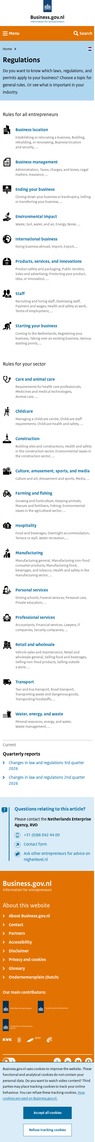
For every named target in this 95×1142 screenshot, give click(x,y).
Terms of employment (32, 311)
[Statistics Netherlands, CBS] (19, 1039)
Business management (36, 162)
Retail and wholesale (35, 644)
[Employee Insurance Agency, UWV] (50, 1039)
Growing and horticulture (34, 501)
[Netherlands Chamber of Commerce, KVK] (7, 1039)
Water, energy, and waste (39, 714)
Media (80, 479)
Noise (71, 224)
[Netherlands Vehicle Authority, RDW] (34, 1039)
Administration (26, 170)
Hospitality (25, 525)
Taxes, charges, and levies (59, 170)
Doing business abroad (32, 246)
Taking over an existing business (54, 338)
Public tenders (73, 269)
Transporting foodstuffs (33, 699)
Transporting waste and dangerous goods (46, 694)
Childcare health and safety (58, 424)
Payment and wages (30, 306)
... (36, 147)
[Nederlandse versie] (90, 49)
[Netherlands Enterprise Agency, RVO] (17, 1007)
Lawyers (70, 625)
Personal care (75, 598)
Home (7, 49)
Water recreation (51, 538)
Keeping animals (67, 501)
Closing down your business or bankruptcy (47, 197)
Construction (27, 438)
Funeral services (52, 598)
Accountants (24, 625)
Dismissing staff (68, 301)
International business (36, 239)
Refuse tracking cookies (47, 1130)
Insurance (36, 174)
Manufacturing (29, 553)
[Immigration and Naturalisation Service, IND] (17, 1025)
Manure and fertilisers (31, 506)
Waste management (30, 726)
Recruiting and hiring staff (35, 301)
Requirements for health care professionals (47, 387)
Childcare (24, 411)
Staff (20, 293)
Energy (61, 224)
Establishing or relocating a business (42, 137)
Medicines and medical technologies (43, 391)
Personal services (31, 590)
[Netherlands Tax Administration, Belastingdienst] (53, 1007)
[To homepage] (47, 6)
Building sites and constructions (39, 446)
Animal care (24, 397)
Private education (28, 602)
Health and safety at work (67, 306)
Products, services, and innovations (48, 261)
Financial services (49, 625)
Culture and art (26, 479)
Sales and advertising (31, 274)
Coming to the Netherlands (35, 333)
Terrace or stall (26, 538)
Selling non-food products (35, 662)
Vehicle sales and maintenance (38, 652)
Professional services (35, 617)
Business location (31, 129)
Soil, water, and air (40, 224)
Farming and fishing (33, 493)
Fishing (55, 506)
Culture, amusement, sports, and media (52, 471)
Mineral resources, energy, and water (43, 722)
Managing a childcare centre (37, 419)
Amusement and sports (56, 479)
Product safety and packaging (37, 269)
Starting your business (36, 325)
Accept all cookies (48, 1113)
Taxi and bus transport (32, 689)
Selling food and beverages (65, 657)
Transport (24, 682)
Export (69, 246)
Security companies (48, 630)
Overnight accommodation (68, 533)
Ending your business (35, 189)
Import (57, 246)
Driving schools (27, 598)
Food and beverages (30, 533)
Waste (20, 224)
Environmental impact (36, 216)
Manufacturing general (32, 560)
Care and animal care (35, 379)
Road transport (62, 689)
